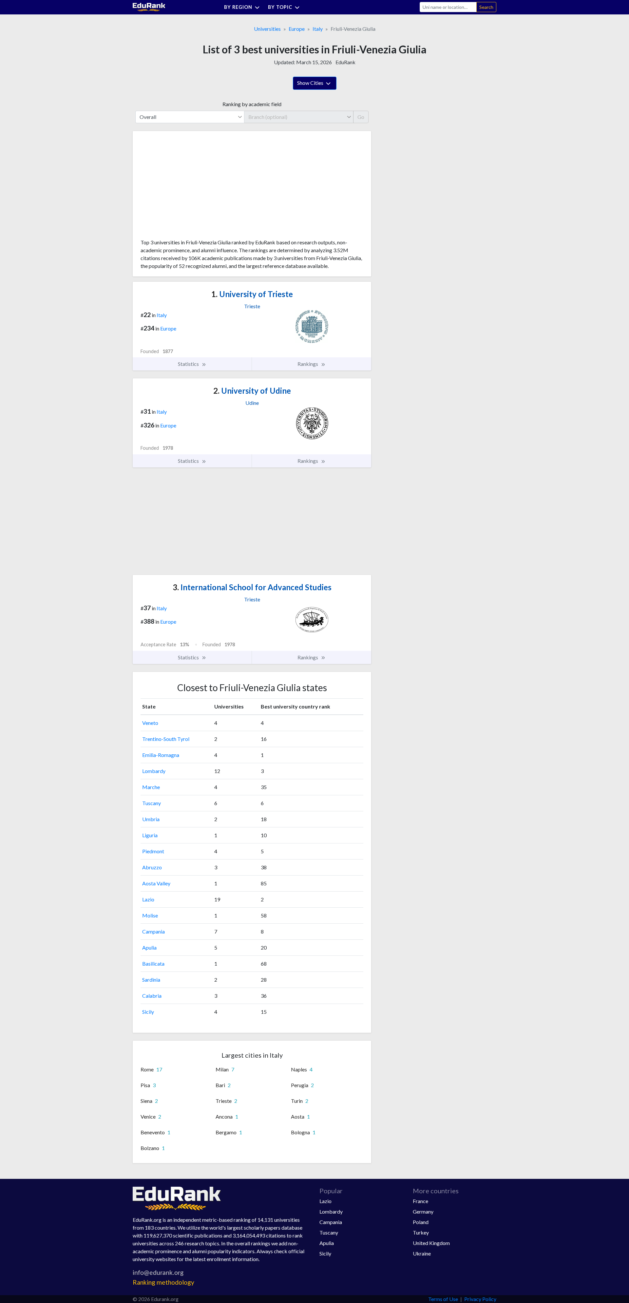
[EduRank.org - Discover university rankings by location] (149, 6)
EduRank (345, 62)
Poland (421, 1222)
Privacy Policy (480, 1299)
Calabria (152, 995)
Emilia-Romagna (160, 755)
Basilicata (153, 963)
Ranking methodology (163, 1282)
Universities (267, 29)
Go (360, 117)
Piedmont (153, 851)
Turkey (421, 1232)
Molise (150, 915)
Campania (153, 931)
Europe (297, 29)
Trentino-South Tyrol (165, 739)
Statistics (189, 364)
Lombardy (153, 771)
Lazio (148, 899)
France (420, 1201)
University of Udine (252, 390)
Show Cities (310, 83)
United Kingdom (431, 1243)
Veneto (150, 723)
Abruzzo (152, 867)
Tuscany (151, 803)
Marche (151, 787)
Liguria (150, 835)
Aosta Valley (156, 883)
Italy (318, 29)
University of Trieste (252, 294)
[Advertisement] (190, 187)
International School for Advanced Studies (252, 587)
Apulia (149, 947)
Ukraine (422, 1253)
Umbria (151, 819)
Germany (423, 1211)
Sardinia (151, 979)
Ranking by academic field (251, 104)
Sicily (148, 1012)
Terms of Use (443, 1299)
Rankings (308, 364)
